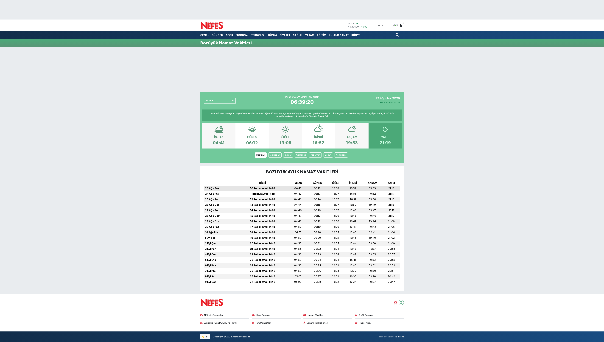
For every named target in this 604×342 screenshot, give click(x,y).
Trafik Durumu (366, 315)
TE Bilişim (399, 337)
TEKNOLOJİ (258, 35)
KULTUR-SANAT (339, 35)
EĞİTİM (321, 35)
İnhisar (288, 155)
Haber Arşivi (365, 323)
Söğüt (328, 155)
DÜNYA (272, 35)
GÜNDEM (217, 35)
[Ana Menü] (402, 35)
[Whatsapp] (401, 302)
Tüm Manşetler (263, 323)
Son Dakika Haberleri (317, 323)
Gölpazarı (275, 155)
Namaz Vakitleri (315, 315)
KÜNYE (355, 35)
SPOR (229, 35)
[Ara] (398, 35)
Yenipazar (341, 155)
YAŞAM (309, 35)
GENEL (204, 35)
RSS (206, 337)
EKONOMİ (242, 35)
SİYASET (285, 35)
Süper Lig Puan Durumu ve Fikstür (220, 323)
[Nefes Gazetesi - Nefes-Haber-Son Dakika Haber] (212, 25)
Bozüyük (260, 155)
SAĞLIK (297, 35)
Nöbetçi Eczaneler (213, 315)
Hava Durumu (263, 315)
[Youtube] (395, 302)
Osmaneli (301, 155)
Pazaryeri (315, 155)
